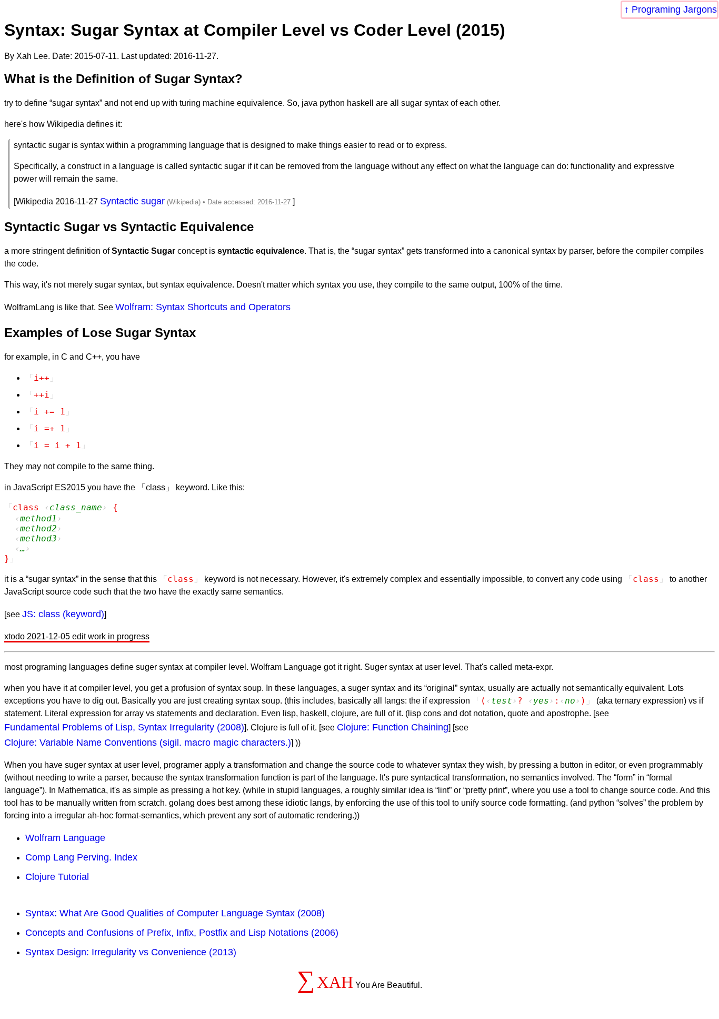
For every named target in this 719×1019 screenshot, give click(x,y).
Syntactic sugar (132, 201)
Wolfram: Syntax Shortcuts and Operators (203, 307)
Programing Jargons (674, 9)
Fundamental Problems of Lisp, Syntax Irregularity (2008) (124, 727)
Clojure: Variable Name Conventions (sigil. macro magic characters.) (147, 742)
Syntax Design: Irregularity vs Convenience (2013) (130, 952)
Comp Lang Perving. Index (81, 857)
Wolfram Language (65, 838)
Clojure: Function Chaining (392, 727)
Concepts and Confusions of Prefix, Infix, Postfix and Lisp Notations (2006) (181, 932)
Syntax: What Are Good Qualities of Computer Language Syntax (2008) (175, 913)
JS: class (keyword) (63, 614)
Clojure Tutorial (57, 877)
